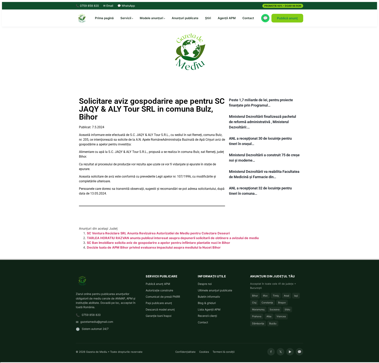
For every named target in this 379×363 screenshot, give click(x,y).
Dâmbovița (258, 323)
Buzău (272, 323)
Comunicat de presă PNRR (163, 296)
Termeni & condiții (224, 351)
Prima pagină (104, 18)
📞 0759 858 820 (87, 5)
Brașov (282, 302)
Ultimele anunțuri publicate (215, 290)
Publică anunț (287, 18)
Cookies (204, 351)
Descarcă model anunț (160, 309)
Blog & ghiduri (207, 303)
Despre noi (205, 283)
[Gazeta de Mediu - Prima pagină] (82, 18)
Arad (286, 295)
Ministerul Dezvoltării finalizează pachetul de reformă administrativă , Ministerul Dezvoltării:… (262, 121)
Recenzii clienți (207, 315)
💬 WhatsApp (126, 5)
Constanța (267, 302)
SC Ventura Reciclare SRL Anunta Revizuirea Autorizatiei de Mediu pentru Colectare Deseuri (158, 233)
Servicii (125, 18)
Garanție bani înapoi (158, 315)
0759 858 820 (91, 314)
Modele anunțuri (151, 18)
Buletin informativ (209, 296)
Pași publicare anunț (159, 303)
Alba (268, 316)
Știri (208, 18)
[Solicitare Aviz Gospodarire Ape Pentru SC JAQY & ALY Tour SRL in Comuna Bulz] (189, 51)
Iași (296, 295)
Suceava (275, 309)
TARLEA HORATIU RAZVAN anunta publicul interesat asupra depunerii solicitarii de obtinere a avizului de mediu (173, 238)
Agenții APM (227, 18)
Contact (248, 18)
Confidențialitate (185, 351)
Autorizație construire (159, 290)
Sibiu (287, 309)
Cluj (254, 302)
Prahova (256, 316)
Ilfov (265, 295)
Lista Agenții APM (209, 309)
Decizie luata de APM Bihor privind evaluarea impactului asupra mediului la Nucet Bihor (154, 247)
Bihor (255, 295)
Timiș (276, 295)
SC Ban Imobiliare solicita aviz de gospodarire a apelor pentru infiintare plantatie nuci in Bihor (158, 243)
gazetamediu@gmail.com (96, 321)
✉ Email (108, 5)
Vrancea (281, 316)
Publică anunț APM (158, 283)
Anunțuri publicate (185, 18)
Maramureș (258, 309)
